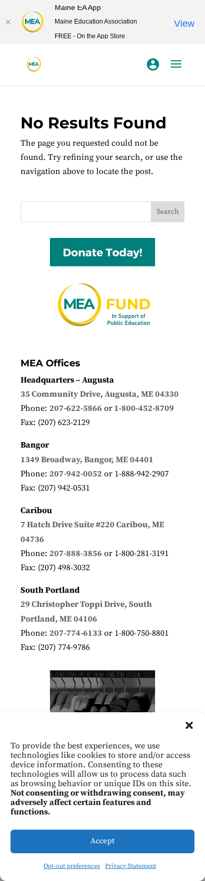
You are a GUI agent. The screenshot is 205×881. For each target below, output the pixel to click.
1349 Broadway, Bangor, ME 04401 (86, 459)
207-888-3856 (75, 553)
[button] (189, 725)
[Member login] (153, 64)
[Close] (8, 22)
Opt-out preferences (72, 866)
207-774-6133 (75, 633)
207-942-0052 (75, 474)
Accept (102, 841)
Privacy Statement (130, 866)
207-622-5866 (75, 408)
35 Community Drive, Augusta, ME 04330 (99, 394)
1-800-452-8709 (144, 408)
